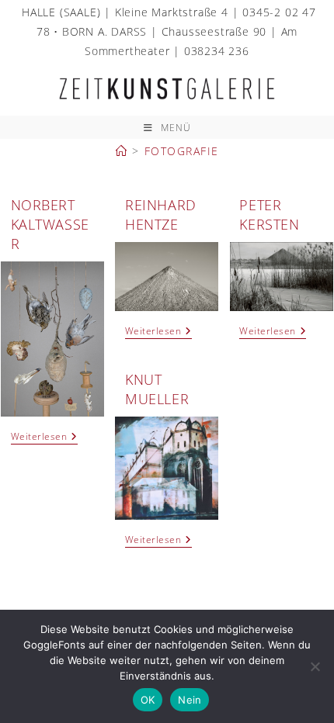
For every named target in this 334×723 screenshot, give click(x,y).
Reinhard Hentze (161, 214)
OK (148, 700)
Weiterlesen (44, 438)
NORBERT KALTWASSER (50, 224)
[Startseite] (122, 151)
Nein (189, 700)
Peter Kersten (269, 214)
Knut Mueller (157, 389)
